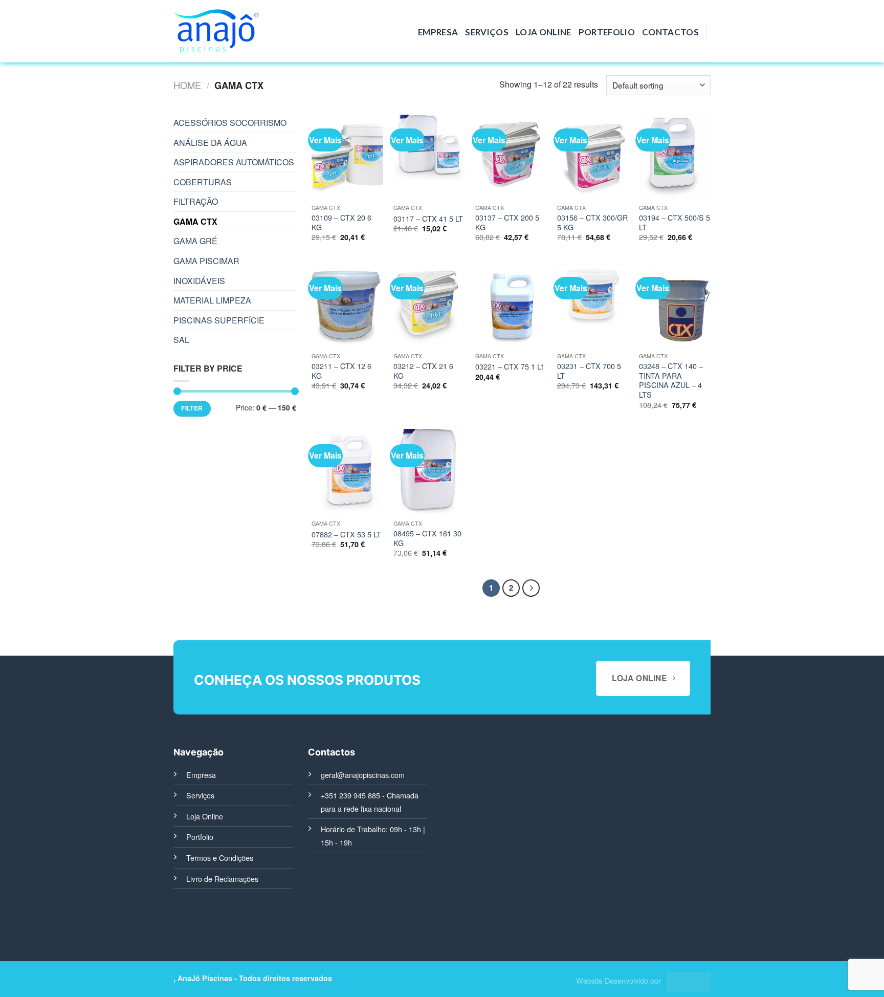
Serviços (487, 32)
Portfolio (199, 836)
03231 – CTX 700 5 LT (589, 370)
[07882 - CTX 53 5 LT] (347, 472)
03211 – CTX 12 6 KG (341, 370)
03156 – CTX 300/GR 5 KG (592, 222)
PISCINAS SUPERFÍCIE (218, 320)
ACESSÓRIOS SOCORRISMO (229, 122)
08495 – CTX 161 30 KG (427, 538)
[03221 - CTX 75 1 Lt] (511, 305)
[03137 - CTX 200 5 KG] (511, 156)
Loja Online (543, 32)
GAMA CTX (195, 221)
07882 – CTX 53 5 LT (346, 534)
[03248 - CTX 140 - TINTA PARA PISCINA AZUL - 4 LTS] (675, 305)
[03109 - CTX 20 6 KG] (347, 156)
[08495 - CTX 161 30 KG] (429, 472)
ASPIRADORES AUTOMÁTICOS (233, 162)
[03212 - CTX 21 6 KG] (429, 305)
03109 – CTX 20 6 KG (341, 222)
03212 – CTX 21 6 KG (423, 370)
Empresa (438, 32)
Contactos (670, 32)
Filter (192, 408)
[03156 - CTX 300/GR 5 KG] (593, 156)
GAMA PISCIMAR (206, 261)
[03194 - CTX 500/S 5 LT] (675, 156)
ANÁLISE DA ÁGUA (210, 142)
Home (187, 85)
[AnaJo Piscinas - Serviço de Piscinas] (216, 31)
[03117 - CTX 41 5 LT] (429, 156)
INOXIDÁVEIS (199, 281)
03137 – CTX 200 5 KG (507, 222)
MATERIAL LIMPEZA (212, 300)
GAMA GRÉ (195, 241)
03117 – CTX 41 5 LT (428, 219)
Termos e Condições (219, 857)
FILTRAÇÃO (195, 201)
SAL (181, 339)
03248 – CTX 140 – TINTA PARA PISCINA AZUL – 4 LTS (671, 380)
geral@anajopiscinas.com (363, 774)
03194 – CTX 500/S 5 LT (674, 222)
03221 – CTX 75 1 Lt (509, 367)
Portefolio (607, 32)
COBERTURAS (202, 182)
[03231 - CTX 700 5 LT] (593, 305)
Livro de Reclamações (222, 878)
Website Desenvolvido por (618, 980)
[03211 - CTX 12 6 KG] (347, 305)
